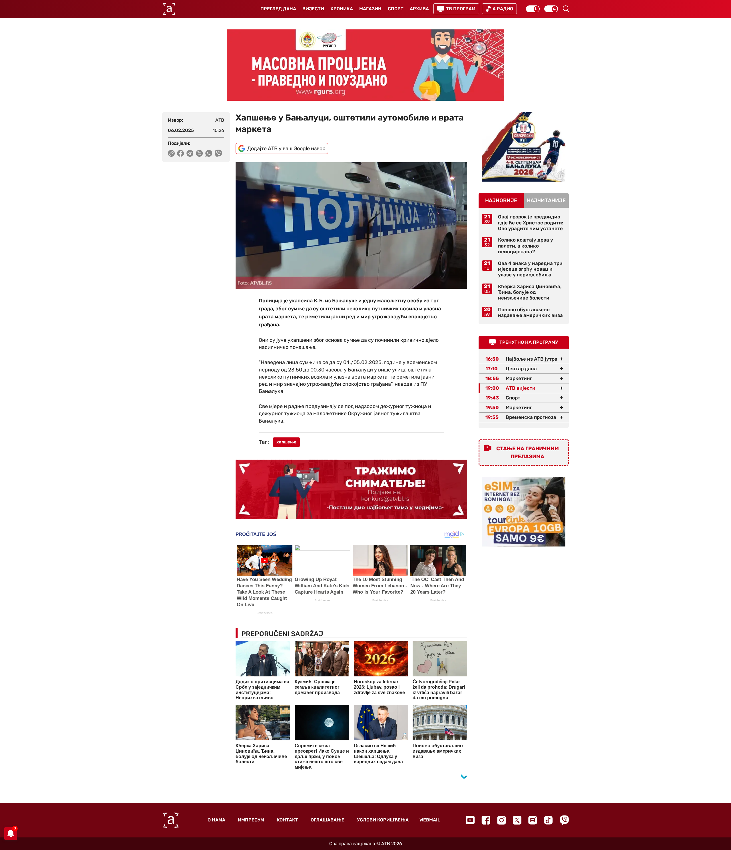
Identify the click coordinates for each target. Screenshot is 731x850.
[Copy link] (171, 153)
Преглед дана (278, 8)
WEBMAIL (429, 820)
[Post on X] (199, 153)
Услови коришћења (383, 820)
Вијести (313, 8)
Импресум (251, 820)
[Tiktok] (548, 820)
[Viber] (564, 820)
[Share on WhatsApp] (208, 153)
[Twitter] (517, 820)
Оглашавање (327, 820)
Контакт (287, 820)
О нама (216, 820)
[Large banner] (365, 65)
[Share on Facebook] (180, 153)
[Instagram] (501, 820)
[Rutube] (532, 820)
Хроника (341, 8)
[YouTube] (470, 820)
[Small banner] (523, 147)
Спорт (395, 8)
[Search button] (566, 8)
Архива (419, 8)
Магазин (370, 8)
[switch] (533, 8)
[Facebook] (485, 820)
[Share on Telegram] (190, 153)
